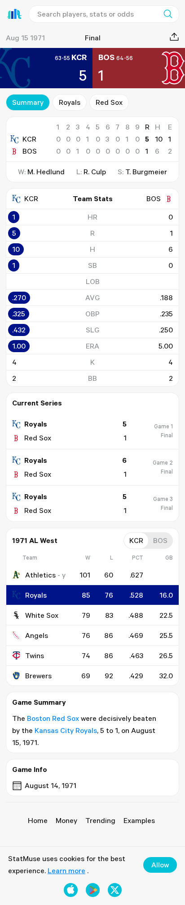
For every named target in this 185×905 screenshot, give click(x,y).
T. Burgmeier (146, 172)
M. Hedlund (46, 172)
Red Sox (109, 102)
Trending (100, 820)
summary (28, 102)
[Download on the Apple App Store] (71, 890)
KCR (29, 139)
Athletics (40, 575)
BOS (29, 151)
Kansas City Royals (66, 730)
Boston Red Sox (53, 718)
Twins (34, 655)
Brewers (38, 676)
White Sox (41, 615)
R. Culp (95, 172)
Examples (139, 820)
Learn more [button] (66, 870)
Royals (69, 102)
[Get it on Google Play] (93, 890)
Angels (36, 635)
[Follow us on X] (114, 890)
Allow (160, 865)
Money (66, 820)
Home (38, 820)
